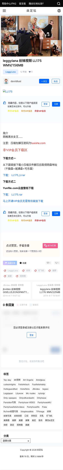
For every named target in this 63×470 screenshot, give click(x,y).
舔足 (12, 425)
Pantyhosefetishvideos (14, 407)
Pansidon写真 (10, 402)
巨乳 (42, 416)
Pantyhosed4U (44, 402)
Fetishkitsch (23, 384)
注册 (56, 104)
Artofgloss (40, 380)
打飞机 (49, 416)
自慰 (5, 425)
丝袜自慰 (18, 416)
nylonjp (41, 393)
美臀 (27, 420)
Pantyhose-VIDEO (27, 402)
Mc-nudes (30, 393)
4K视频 (17, 380)
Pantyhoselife (33, 407)
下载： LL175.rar (12, 194)
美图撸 (6, 420)
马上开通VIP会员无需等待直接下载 (23, 201)
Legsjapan (8, 393)
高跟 (27, 425)
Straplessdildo (27, 411)
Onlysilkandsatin (26, 398)
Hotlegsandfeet (10, 389)
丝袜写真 (7, 416)
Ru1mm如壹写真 (11, 411)
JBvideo (36, 389)
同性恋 (34, 416)
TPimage (40, 411)
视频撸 (20, 425)
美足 (34, 420)
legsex (45, 389)
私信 (56, 81)
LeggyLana (10, 72)
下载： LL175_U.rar (14, 175)
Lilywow (19, 393)
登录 (45, 104)
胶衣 (40, 420)
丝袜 (49, 411)
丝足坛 (40, 450)
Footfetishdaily (39, 384)
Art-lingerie (28, 380)
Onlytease (41, 398)
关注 (45, 81)
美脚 (14, 420)
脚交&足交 (49, 420)
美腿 (21, 420)
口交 (26, 416)
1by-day (7, 380)
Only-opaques (10, 398)
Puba (44, 407)
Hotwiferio (25, 389)
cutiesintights (10, 384)
